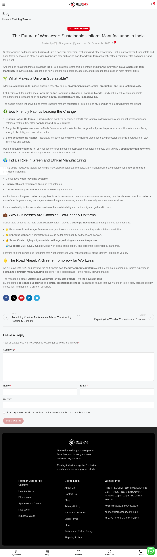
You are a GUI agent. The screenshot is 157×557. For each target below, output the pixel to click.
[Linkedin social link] (29, 298)
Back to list (78, 317)
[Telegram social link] (37, 298)
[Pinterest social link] (21, 298)
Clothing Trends (21, 19)
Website (7, 399)
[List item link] (30, 485)
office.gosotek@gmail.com (72, 43)
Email (84, 385)
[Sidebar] (4, 171)
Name (7, 385)
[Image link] (78, 442)
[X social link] (14, 298)
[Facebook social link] (6, 298)
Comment (9, 349)
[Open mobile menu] (4, 5)
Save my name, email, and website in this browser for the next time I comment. (48, 412)
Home (5, 19)
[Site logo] (78, 4)
